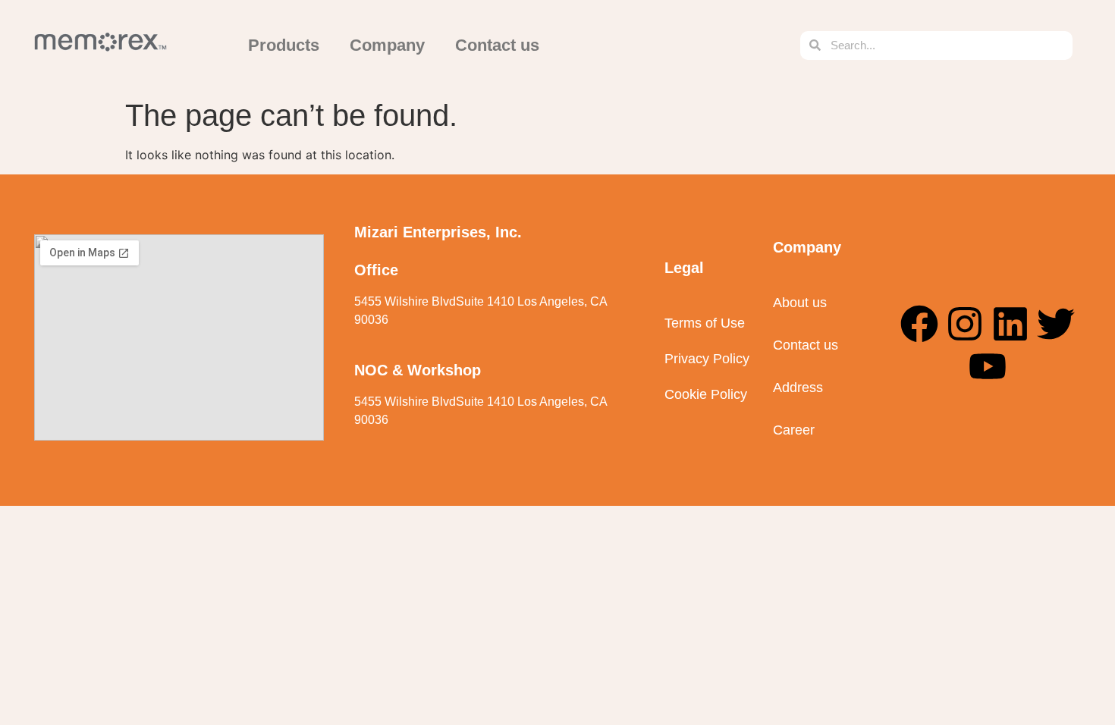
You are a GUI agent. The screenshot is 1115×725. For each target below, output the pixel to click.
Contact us (497, 45)
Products (283, 45)
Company (387, 45)
